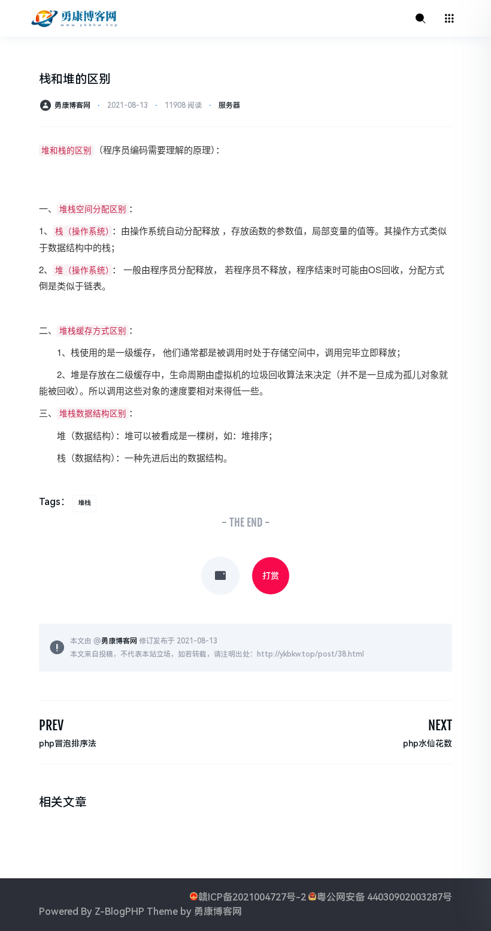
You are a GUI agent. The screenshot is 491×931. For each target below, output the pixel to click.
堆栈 (84, 503)
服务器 (229, 105)
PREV (51, 725)
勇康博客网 (72, 105)
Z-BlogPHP (119, 911)
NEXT (440, 725)
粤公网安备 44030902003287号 (384, 897)
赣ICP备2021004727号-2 (252, 897)
